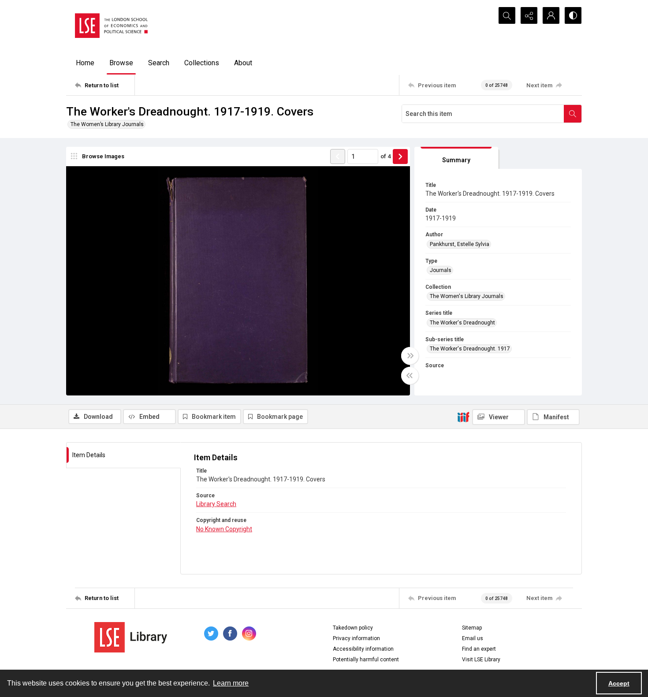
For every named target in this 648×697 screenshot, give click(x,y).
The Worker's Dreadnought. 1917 (470, 349)
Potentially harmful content (366, 659)
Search (158, 63)
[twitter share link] (211, 633)
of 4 (385, 156)
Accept (618, 683)
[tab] (456, 158)
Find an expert (479, 649)
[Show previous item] (337, 156)
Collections (201, 63)
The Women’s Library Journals (107, 124)
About (243, 63)
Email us (472, 638)
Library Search (216, 503)
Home (85, 63)
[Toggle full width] (410, 356)
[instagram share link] (249, 633)
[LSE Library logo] (130, 637)
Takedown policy (353, 628)
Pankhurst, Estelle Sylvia (459, 244)
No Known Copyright (224, 529)
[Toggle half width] (410, 375)
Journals (440, 270)
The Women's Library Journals (466, 296)
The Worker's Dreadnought (462, 323)
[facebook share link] (230, 633)
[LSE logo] (111, 25)
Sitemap (472, 628)
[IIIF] (463, 416)
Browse (121, 63)
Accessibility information (363, 649)
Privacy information (356, 638)
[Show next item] (400, 156)
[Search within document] (572, 114)
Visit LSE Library (481, 659)
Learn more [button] (231, 683)
